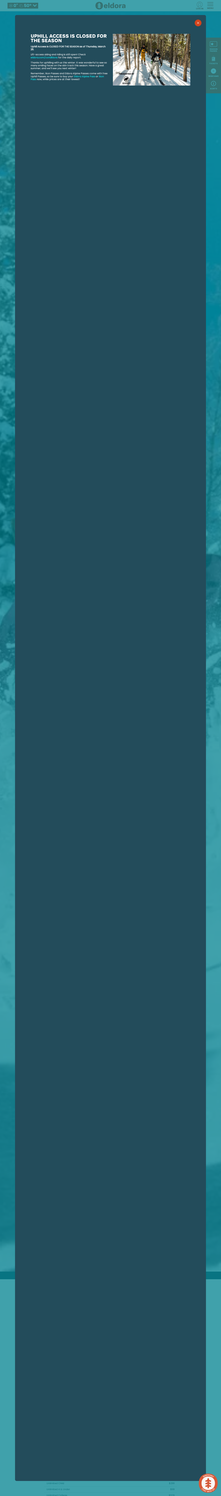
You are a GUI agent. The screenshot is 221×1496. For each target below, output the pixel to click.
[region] (110, 752)
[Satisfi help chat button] (208, 1483)
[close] (198, 23)
